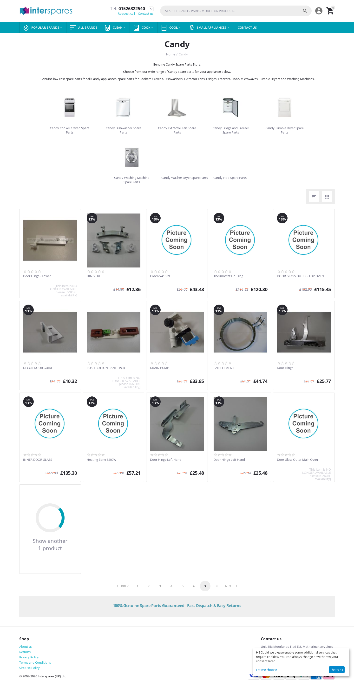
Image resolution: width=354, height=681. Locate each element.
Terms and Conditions (35, 662)
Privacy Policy (29, 657)
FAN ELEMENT (224, 368)
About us (25, 646)
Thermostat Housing (228, 276)
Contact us (145, 13)
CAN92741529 (160, 276)
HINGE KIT (94, 276)
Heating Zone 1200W (101, 460)
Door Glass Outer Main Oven (297, 460)
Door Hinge (285, 368)
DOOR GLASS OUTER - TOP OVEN (300, 276)
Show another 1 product (50, 544)
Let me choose (266, 670)
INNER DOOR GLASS (37, 460)
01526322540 (127, 8)
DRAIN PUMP (159, 368)
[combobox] (236, 11)
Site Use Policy (29, 668)
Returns (25, 652)
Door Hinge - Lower (37, 276)
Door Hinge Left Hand (165, 460)
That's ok (336, 670)
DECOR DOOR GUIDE (38, 368)
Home (170, 54)
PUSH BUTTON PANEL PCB (106, 368)
